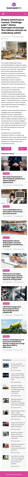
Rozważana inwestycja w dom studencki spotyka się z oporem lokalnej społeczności (14, 179)
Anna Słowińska (6, 36)
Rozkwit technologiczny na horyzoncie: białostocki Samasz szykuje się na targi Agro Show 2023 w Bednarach (13, 343)
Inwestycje (5, 38)
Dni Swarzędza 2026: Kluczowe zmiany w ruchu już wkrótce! (18, 365)
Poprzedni (7, 149)
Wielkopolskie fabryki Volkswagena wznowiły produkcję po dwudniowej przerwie (13, 243)
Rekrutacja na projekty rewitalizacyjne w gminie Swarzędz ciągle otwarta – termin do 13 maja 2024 (13, 276)
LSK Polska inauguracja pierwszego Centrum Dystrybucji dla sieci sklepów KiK (12, 309)
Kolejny (22, 149)
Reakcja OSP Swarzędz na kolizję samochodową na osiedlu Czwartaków (18, 424)
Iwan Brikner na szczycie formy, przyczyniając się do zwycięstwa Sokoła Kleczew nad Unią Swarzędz (17, 459)
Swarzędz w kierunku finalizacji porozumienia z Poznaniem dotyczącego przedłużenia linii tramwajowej (17, 389)
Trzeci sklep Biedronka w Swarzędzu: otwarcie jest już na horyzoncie (13, 211)
